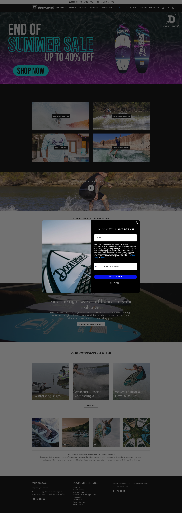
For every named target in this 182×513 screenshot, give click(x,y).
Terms (102, 258)
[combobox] (98, 266)
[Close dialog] (137, 222)
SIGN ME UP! (115, 277)
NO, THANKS (115, 283)
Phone (97, 262)
